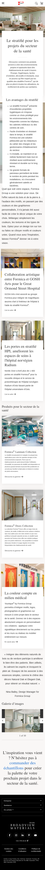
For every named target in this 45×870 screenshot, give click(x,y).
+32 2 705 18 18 (21, 834)
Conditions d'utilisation (22, 843)
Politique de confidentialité (35, 843)
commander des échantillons (19, 758)
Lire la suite (9, 308)
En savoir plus (10, 635)
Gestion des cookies (8, 842)
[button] (41, 3)
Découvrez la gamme (12, 472)
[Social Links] (9, 828)
